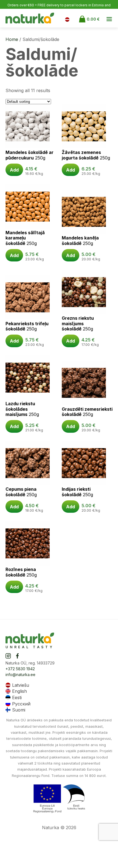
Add (14, 170)
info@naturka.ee (20, 674)
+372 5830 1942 (20, 668)
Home (11, 39)
